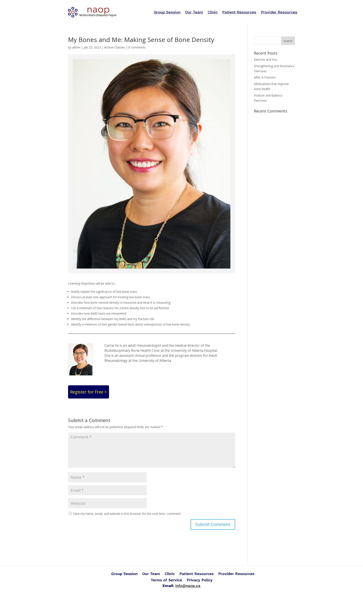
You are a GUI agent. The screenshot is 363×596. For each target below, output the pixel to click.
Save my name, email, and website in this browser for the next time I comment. (127, 514)
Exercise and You (265, 59)
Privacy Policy (200, 580)
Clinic (213, 12)
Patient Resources (239, 12)
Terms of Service (166, 580)
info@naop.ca (187, 585)
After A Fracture (265, 77)
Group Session (167, 12)
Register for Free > (88, 392)
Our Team (194, 12)
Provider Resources (279, 12)
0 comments (137, 47)
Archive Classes (114, 47)
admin (76, 47)
